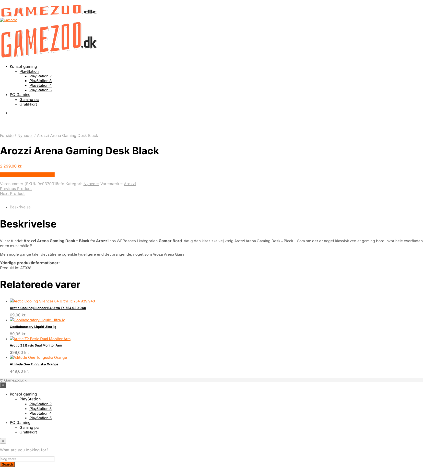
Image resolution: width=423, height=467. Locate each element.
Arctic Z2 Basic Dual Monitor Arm (36, 345)
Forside (6, 135)
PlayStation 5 (40, 89)
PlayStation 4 (40, 85)
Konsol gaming (23, 66)
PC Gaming (20, 94)
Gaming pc (29, 99)
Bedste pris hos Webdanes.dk (27, 174)
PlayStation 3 (40, 80)
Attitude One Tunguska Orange (34, 364)
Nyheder (25, 135)
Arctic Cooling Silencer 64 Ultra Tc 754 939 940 (48, 308)
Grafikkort (28, 104)
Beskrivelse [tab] (20, 206)
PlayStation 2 (40, 75)
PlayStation (29, 71)
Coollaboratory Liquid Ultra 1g (33, 327)
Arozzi (130, 183)
